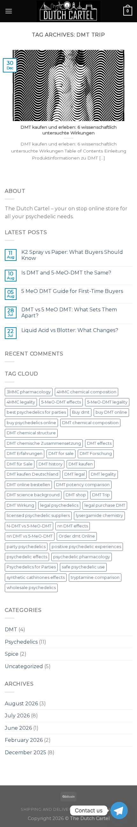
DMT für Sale (19, 464)
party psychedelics (26, 546)
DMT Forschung (96, 453)
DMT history (50, 464)
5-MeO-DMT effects (61, 402)
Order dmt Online (77, 536)
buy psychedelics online (31, 422)
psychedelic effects (27, 556)
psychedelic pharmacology (81, 556)
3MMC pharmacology (29, 392)
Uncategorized (24, 666)
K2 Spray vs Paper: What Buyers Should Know (72, 255)
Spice (11, 654)
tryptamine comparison (95, 577)
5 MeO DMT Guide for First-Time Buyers (72, 291)
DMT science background (33, 494)
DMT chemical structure (31, 432)
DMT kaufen (80, 464)
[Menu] (8, 11)
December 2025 (25, 752)
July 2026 (17, 716)
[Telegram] (119, 810)
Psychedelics (21, 642)
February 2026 (24, 740)
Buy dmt (81, 412)
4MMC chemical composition (86, 392)
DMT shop (76, 494)
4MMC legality (21, 402)
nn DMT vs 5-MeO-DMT (30, 536)
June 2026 (18, 728)
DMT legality (103, 474)
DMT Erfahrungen (24, 453)
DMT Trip (101, 494)
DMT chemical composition (90, 422)
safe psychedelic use (83, 567)
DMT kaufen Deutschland (32, 474)
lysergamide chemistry (99, 515)
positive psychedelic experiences (86, 546)
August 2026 (21, 704)
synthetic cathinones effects (36, 577)
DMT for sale (61, 453)
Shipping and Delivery (47, 809)
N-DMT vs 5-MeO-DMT (29, 526)
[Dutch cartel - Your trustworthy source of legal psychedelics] (68, 11)
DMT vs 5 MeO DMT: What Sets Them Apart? (69, 313)
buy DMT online (111, 412)
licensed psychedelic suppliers (38, 515)
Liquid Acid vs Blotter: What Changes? (69, 330)
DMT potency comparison (83, 484)
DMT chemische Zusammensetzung (44, 443)
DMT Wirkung (20, 505)
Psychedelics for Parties (31, 567)
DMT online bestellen (28, 484)
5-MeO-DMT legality (107, 402)
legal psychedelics (59, 505)
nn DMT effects (72, 526)
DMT (11, 630)
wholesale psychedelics (31, 587)
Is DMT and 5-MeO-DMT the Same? (66, 273)
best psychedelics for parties (36, 412)
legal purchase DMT (104, 505)
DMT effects (99, 443)
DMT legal (74, 474)
